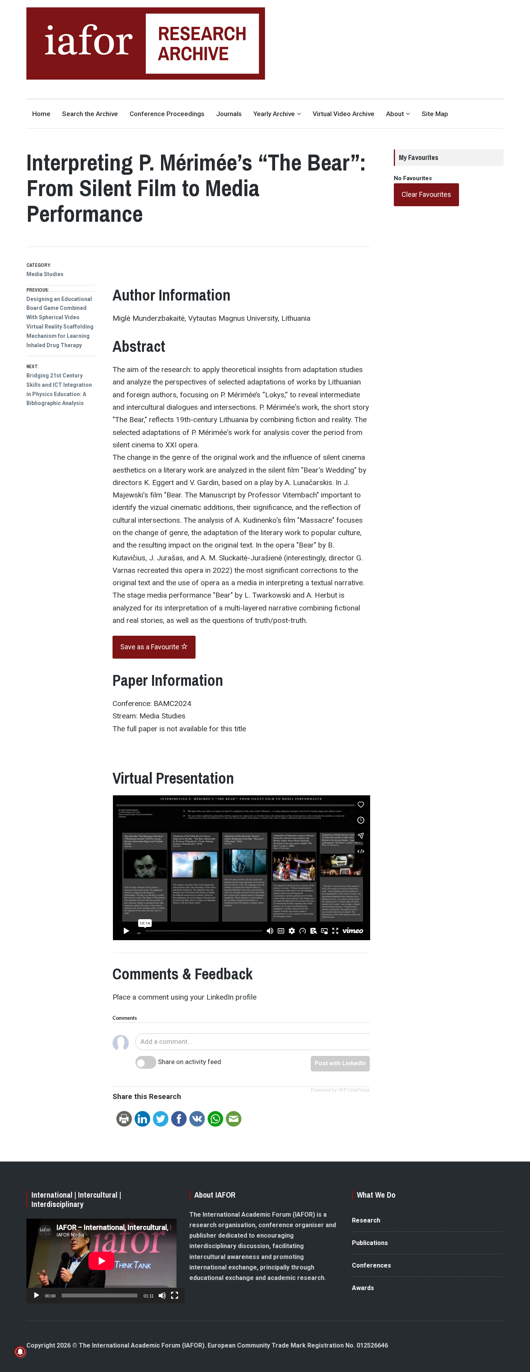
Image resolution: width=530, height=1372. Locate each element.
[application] (101, 1261)
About (395, 114)
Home (41, 114)
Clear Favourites (426, 194)
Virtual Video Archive (343, 114)
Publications (370, 1243)
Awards (363, 1288)
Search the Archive (90, 114)
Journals (229, 114)
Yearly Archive (274, 114)
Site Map (435, 114)
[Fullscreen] (174, 1295)
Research (366, 1220)
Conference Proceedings (167, 114)
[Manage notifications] (20, 1352)
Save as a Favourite (150, 647)
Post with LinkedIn (340, 1063)
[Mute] (162, 1295)
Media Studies (45, 274)
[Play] (36, 1295)
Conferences (371, 1265)
